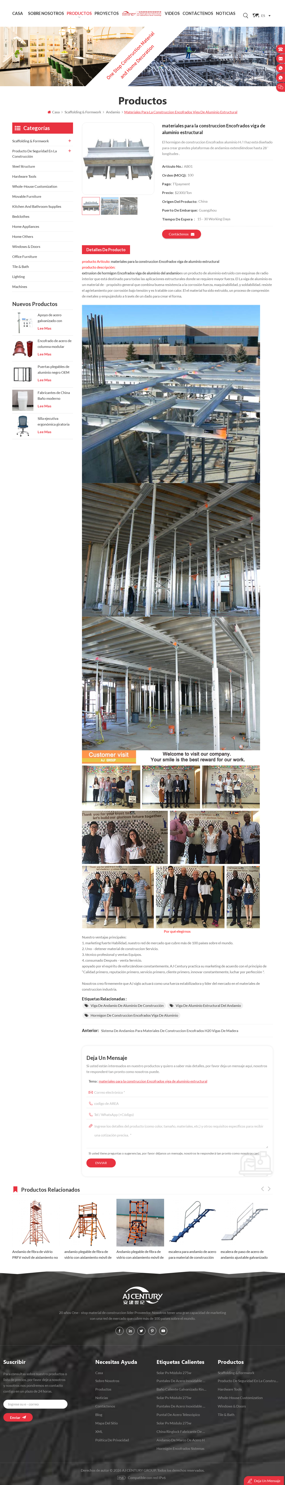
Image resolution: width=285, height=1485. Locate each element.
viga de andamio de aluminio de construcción (127, 1005)
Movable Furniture (26, 196)
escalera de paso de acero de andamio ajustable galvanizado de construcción (192, 1254)
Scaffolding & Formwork (30, 141)
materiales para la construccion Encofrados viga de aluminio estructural (153, 1081)
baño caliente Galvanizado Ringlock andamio (182, 1389)
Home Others (22, 236)
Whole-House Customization (34, 186)
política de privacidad (112, 1440)
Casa (17, 13)
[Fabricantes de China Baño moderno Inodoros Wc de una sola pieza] (22, 400)
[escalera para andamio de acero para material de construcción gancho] (140, 1222)
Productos (79, 13)
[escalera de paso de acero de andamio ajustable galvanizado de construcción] (192, 1222)
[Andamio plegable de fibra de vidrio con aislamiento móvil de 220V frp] (88, 1222)
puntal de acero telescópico (178, 1414)
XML (99, 1431)
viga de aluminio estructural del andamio (208, 1005)
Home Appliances (25, 226)
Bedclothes (20, 216)
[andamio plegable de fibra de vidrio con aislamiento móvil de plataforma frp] (36, 1222)
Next (269, 1189)
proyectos (107, 13)
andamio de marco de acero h (181, 1440)
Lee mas (44, 328)
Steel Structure (23, 166)
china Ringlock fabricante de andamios (182, 1431)
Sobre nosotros (46, 13)
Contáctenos (198, 13)
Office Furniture (24, 256)
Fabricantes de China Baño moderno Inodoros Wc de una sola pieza (54, 395)
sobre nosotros (107, 1381)
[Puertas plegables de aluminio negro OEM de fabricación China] (22, 374)
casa (99, 1373)
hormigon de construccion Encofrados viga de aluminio (134, 1015)
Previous (262, 1189)
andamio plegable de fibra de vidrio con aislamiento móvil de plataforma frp (35, 1254)
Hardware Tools (24, 176)
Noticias (225, 13)
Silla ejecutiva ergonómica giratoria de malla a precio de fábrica (53, 421)
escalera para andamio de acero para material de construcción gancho (140, 1254)
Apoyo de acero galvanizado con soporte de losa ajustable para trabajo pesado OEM (54, 318)
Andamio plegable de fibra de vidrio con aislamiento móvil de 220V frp (88, 1254)
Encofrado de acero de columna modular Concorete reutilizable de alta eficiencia (55, 344)
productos (103, 1389)
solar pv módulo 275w (174, 1373)
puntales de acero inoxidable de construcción (182, 1406)
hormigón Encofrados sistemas (180, 1448)
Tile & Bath (20, 266)
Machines (19, 286)
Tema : (148, 1081)
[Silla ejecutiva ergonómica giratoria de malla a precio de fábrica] (22, 426)
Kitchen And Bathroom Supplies (36, 206)
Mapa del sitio (106, 1423)
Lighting (18, 276)
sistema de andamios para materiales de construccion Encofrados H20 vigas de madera (169, 1030)
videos (172, 13)
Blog (98, 1414)
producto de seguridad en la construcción (34, 153)
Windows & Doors (26, 246)
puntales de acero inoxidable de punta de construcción (182, 1381)
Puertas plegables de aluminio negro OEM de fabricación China (53, 369)
